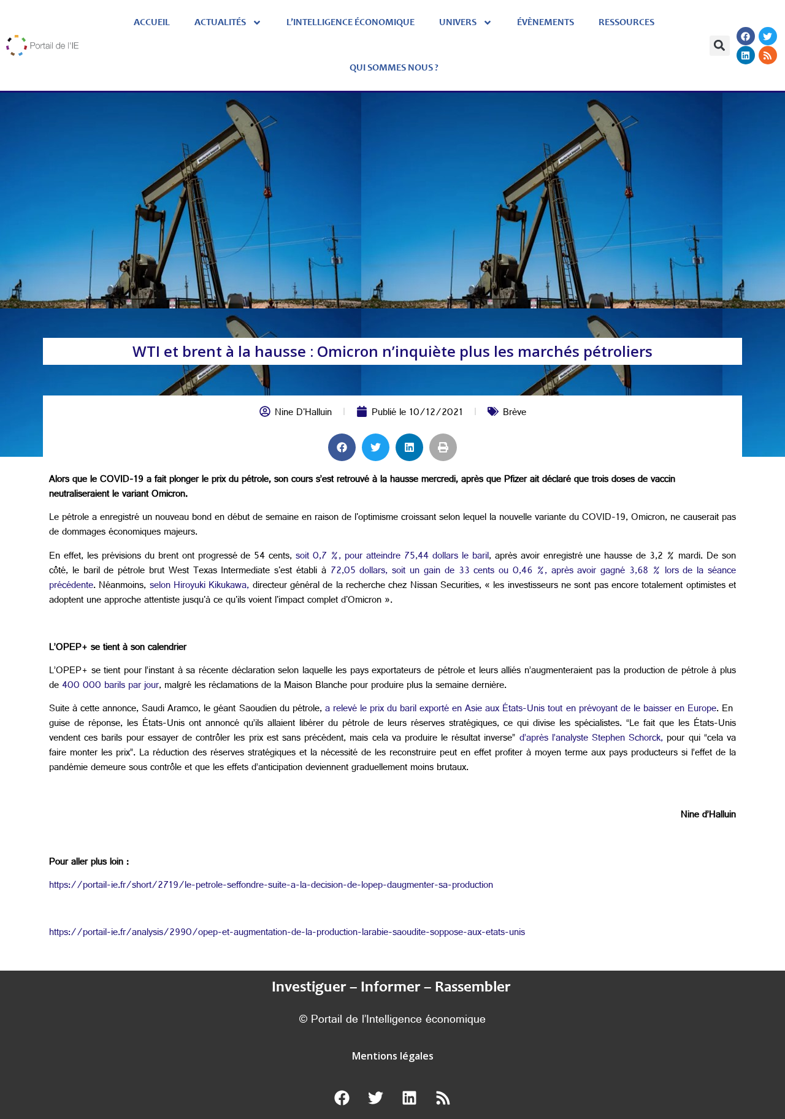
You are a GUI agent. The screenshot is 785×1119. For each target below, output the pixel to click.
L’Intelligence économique (350, 23)
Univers (458, 23)
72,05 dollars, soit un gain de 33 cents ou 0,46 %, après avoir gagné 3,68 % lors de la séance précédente (392, 579)
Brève (514, 413)
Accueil (152, 23)
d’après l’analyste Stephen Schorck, (591, 739)
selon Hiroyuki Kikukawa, (200, 586)
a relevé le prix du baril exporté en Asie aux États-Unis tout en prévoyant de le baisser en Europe (520, 709)
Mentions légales (393, 1056)
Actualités (220, 23)
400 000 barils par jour (110, 686)
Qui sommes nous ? (394, 68)
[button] (720, 46)
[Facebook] (746, 36)
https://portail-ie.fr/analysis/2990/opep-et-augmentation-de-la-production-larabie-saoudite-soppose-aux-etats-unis (287, 933)
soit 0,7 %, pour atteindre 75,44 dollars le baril (392, 557)
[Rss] (768, 55)
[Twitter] (768, 36)
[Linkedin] (746, 55)
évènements (545, 23)
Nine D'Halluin (303, 413)
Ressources (626, 23)
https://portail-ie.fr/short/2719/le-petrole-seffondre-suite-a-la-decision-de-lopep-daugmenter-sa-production (271, 886)
